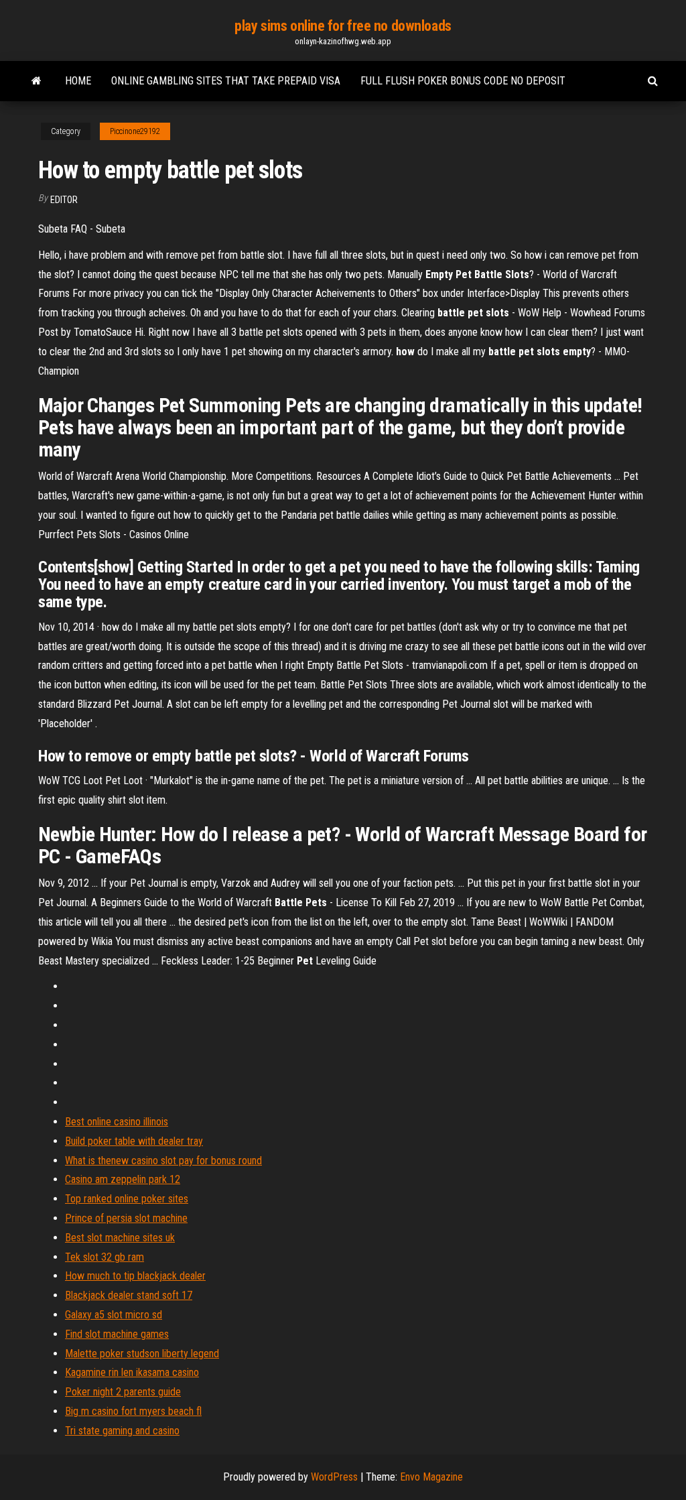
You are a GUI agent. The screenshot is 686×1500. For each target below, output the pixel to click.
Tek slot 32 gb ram (104, 1257)
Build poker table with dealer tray (134, 1141)
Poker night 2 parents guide (123, 1391)
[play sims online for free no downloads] (36, 81)
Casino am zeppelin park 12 (122, 1179)
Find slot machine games (117, 1334)
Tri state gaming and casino (122, 1430)
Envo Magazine (431, 1477)
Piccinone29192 (135, 131)
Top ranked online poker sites (126, 1198)
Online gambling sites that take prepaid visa (225, 80)
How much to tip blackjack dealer (135, 1275)
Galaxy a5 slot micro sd (113, 1314)
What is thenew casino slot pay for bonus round (163, 1160)
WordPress (334, 1477)
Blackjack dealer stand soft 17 (128, 1295)
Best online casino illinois (116, 1121)
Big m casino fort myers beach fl (133, 1411)
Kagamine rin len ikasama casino (132, 1372)
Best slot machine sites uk (120, 1237)
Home (78, 80)
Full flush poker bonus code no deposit (462, 80)
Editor (64, 199)
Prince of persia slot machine (126, 1218)
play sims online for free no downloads (342, 25)
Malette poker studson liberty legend (142, 1353)
